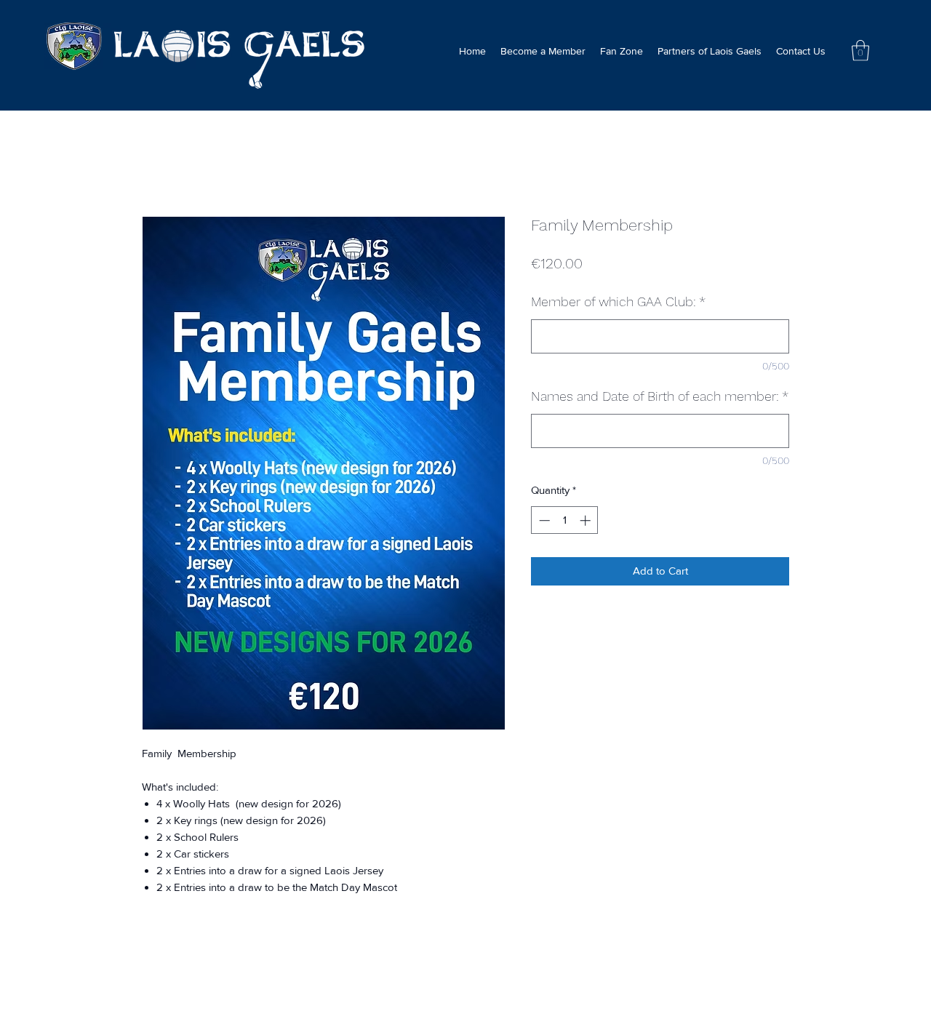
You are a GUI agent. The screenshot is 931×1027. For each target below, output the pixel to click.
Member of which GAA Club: (618, 301)
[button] (860, 50)
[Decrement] (543, 520)
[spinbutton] (565, 520)
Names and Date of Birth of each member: (659, 396)
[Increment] (586, 520)
